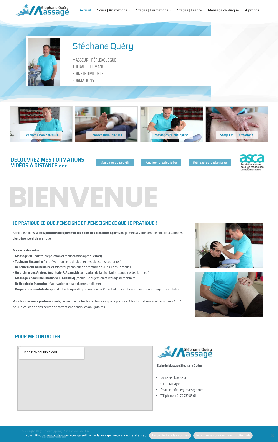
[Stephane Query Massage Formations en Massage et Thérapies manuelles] (42, 10)
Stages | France (189, 10)
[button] (129, 10)
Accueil (85, 10)
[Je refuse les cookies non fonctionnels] (272, 435)
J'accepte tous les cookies (170, 435)
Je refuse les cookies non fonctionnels (223, 435)
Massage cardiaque (223, 10)
